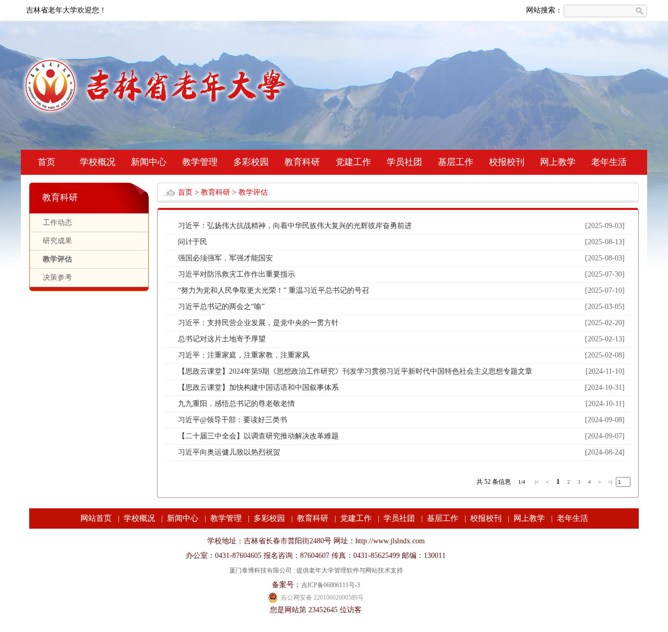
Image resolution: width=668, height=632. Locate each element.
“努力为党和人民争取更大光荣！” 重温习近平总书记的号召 (273, 290)
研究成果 (57, 241)
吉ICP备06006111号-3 (330, 585)
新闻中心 (148, 162)
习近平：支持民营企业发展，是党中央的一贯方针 (258, 323)
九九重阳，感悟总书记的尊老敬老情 (236, 404)
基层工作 (455, 162)
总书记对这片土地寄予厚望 (222, 339)
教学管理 (200, 162)
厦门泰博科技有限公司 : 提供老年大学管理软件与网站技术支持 (316, 570)
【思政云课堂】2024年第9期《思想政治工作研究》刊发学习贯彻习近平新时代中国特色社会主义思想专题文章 (355, 371)
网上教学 (558, 162)
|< (537, 482)
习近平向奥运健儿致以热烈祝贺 (229, 452)
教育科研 (302, 162)
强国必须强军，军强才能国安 (225, 258)
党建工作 (353, 162)
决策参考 (57, 277)
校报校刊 (506, 162)
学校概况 (97, 162)
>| (610, 482)
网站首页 (96, 518)
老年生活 (609, 162)
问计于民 (192, 242)
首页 (46, 162)
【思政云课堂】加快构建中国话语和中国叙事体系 (258, 387)
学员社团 (404, 162)
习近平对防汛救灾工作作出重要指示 (236, 274)
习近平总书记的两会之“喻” (221, 307)
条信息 (501, 481)
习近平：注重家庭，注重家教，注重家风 (243, 355)
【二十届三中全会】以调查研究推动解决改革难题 (258, 436)
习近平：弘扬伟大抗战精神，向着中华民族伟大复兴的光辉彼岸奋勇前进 (295, 226)
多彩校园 (251, 162)
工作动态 (57, 222)
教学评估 (57, 259)
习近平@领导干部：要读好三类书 (232, 420)
